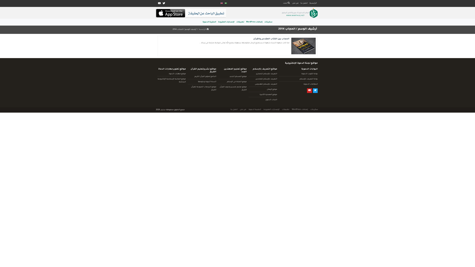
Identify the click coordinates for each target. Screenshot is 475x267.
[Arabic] (226, 3)
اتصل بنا (304, 3)
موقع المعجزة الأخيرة (268, 95)
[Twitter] (163, 4)
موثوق (163, 110)
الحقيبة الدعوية (209, 22)
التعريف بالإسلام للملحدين (266, 79)
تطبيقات (240, 22)
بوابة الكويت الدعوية (309, 74)
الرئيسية (313, 3)
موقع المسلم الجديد (238, 77)
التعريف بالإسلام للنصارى (266, 74)
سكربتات (268, 22)
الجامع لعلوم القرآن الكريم (205, 77)
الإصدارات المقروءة (226, 22)
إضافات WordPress (254, 22)
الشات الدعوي (271, 100)
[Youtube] (159, 4)
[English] (222, 3)
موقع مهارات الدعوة (177, 74)
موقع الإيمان (272, 89)
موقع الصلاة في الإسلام (237, 82)
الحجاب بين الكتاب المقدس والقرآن (271, 39)
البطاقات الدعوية (311, 84)
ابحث (285, 3)
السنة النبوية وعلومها (207, 82)
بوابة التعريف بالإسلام (309, 79)
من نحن (295, 3)
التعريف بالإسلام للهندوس (266, 84)
